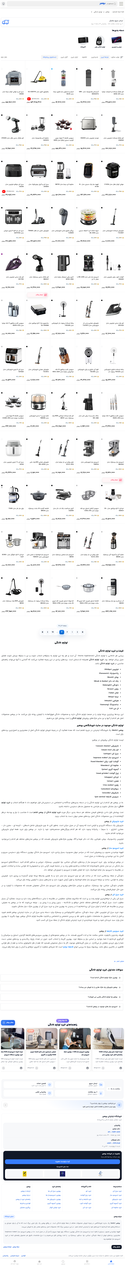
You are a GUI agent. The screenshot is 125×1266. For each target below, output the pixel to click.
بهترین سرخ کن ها (54, 1191)
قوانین (23, 1256)
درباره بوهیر (26, 1195)
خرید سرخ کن (117, 1191)
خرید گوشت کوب (85, 1203)
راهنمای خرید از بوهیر (23, 1199)
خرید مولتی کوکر (55, 1207)
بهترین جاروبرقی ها (54, 1199)
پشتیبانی (5, 1256)
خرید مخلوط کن (116, 1207)
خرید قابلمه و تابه (85, 1199)
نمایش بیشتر (116, 1247)
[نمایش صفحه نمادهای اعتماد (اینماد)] (100, 1174)
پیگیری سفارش (25, 1207)
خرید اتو (88, 1191)
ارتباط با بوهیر (25, 1191)
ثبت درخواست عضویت (62, 1161)
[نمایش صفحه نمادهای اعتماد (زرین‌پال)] (24, 1174)
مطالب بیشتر (9, 1022)
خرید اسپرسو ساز (116, 1195)
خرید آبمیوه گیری (116, 1203)
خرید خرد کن (87, 1207)
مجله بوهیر (16, 1247)
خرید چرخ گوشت (85, 1195)
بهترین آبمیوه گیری (54, 1203)
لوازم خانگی (97, 12)
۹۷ (53, 632)
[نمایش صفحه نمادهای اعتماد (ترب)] (62, 1174)
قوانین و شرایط (25, 1203)
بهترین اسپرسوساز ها (53, 1195)
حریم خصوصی (14, 1256)
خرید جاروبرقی (117, 1199)
